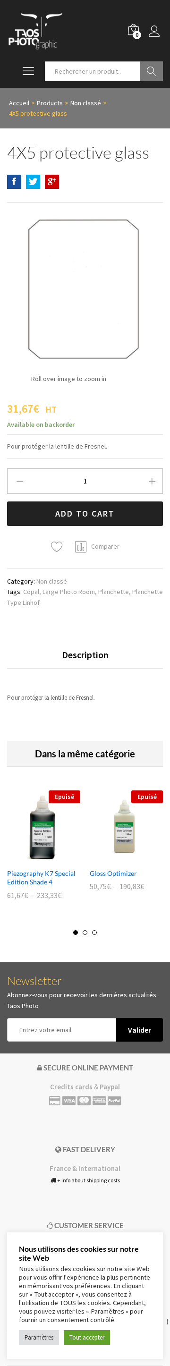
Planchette (113, 591)
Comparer (105, 546)
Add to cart (85, 513)
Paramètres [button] (39, 1337)
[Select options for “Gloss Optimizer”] (116, 858)
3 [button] (94, 932)
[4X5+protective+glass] (33, 182)
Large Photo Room (68, 591)
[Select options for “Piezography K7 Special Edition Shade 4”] (33, 858)
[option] (43, 851)
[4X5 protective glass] (14, 182)
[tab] (85, 659)
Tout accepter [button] (86, 1337)
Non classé (51, 581)
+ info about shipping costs (88, 1180)
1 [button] (75, 932)
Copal (31, 591)
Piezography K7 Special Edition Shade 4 (41, 877)
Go (151, 71)
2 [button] (85, 932)
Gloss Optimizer (113, 873)
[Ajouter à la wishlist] (58, 547)
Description (85, 655)
